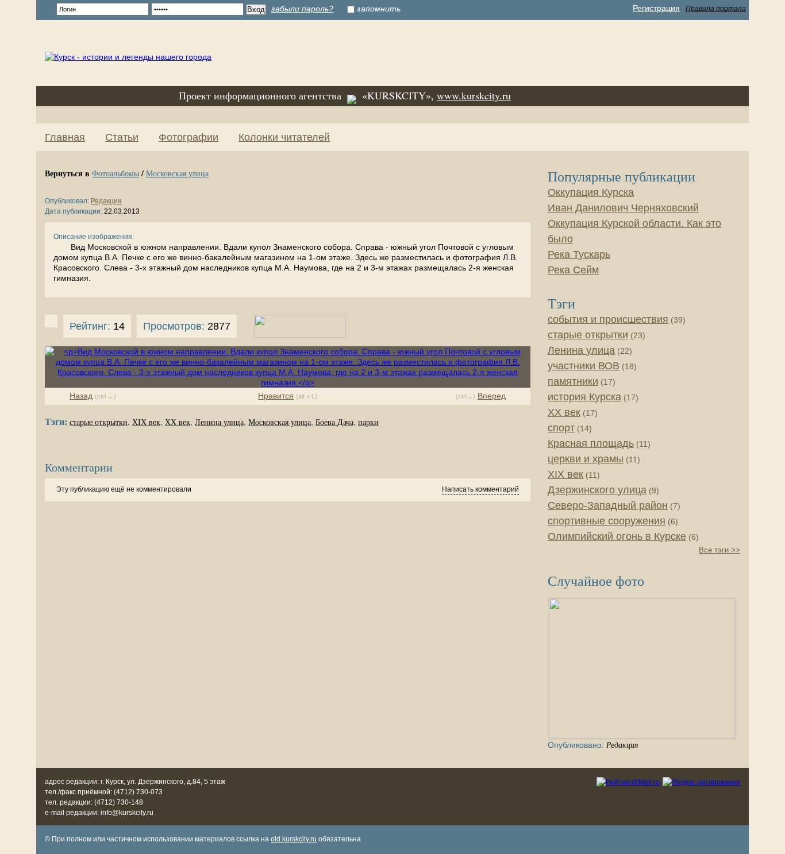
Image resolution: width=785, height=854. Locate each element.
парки (368, 422)
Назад (81, 395)
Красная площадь (591, 443)
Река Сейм (573, 270)
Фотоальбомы (115, 173)
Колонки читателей (284, 137)
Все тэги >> (719, 550)
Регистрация (656, 8)
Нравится (276, 395)
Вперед (492, 395)
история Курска (584, 397)
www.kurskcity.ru (474, 95)
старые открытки (99, 422)
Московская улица (177, 173)
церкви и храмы (586, 459)
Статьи (121, 137)
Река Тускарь (579, 254)
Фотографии (188, 137)
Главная (65, 137)
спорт (561, 428)
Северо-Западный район (608, 505)
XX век (177, 422)
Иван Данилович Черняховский (623, 208)
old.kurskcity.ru (294, 839)
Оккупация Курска (591, 192)
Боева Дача (334, 422)
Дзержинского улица (597, 490)
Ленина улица (219, 422)
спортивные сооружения (606, 521)
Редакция (106, 201)
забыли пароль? (302, 8)
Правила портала (716, 9)
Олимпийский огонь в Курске (617, 536)
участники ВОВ (583, 366)
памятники (573, 381)
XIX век (146, 422)
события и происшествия (608, 319)
